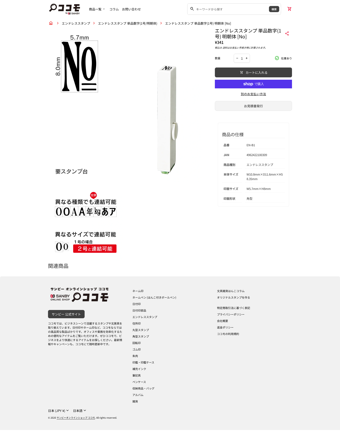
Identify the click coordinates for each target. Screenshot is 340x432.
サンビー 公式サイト (66, 314)
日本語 (80, 410)
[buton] (59, 410)
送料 (225, 47)
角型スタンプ (140, 336)
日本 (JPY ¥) (59, 410)
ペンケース (139, 382)
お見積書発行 (253, 106)
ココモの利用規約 (228, 334)
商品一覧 (97, 9)
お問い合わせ (131, 9)
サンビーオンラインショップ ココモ (76, 417)
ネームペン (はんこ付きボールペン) (154, 297)
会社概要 (222, 321)
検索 (274, 9)
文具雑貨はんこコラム (231, 291)
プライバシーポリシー (231, 314)
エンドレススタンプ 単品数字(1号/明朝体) (127, 23)
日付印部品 (139, 310)
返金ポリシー (225, 327)
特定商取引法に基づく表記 (233, 308)
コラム (114, 9)
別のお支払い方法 (253, 94)
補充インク (139, 369)
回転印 (136, 343)
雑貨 (135, 401)
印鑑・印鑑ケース (143, 362)
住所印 (136, 323)
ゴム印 (136, 349)
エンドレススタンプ (76, 23)
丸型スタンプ (140, 330)
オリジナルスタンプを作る (233, 297)
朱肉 (135, 356)
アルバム (137, 395)
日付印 (136, 304)
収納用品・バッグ (143, 388)
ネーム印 (137, 291)
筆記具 (136, 375)
